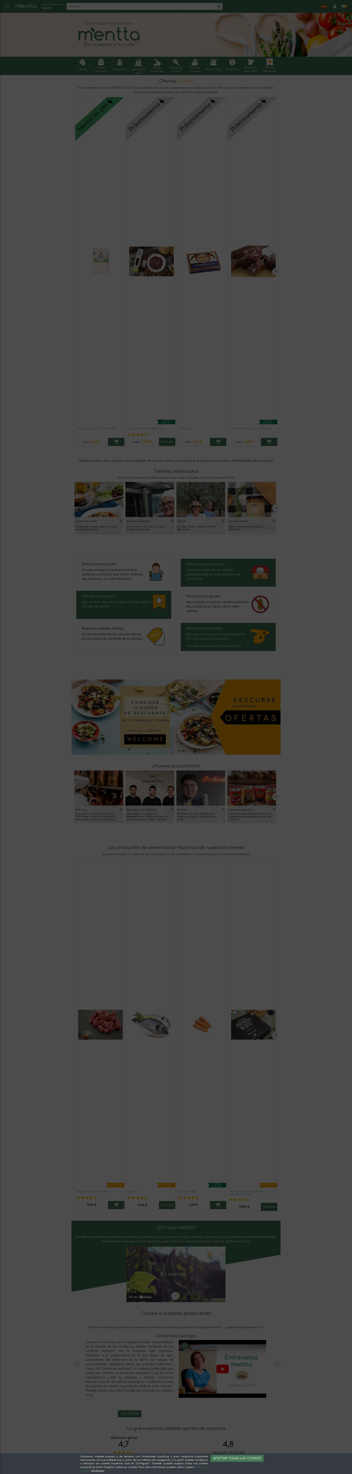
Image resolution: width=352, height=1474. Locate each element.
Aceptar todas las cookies (237, 1458)
